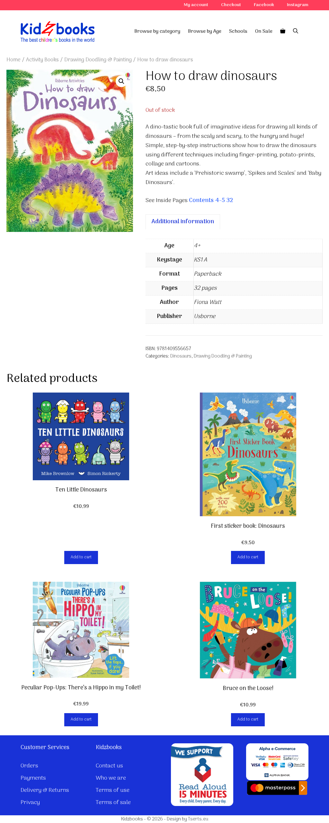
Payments (33, 778)
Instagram (297, 5)
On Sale (263, 31)
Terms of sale (113, 802)
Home (13, 60)
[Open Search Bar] (295, 31)
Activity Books (42, 60)
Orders (29, 766)
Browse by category (157, 31)
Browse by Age (204, 31)
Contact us (109, 766)
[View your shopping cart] (282, 31)
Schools (238, 31)
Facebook (264, 5)
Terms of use (112, 790)
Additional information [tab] (183, 221)
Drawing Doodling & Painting (98, 60)
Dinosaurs (180, 356)
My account (196, 5)
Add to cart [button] (81, 557)
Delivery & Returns (45, 790)
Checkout (231, 5)
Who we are (111, 778)
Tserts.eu (198, 819)
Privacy (30, 802)
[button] (121, 81)
